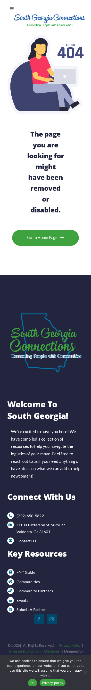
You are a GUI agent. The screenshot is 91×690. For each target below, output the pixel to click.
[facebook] (39, 619)
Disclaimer (52, 651)
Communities (28, 581)
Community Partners (35, 590)
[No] (85, 672)
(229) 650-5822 (30, 515)
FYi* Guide (26, 572)
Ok (32, 683)
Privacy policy (52, 683)
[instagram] (52, 619)
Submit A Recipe (31, 609)
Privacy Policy (70, 645)
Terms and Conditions (24, 651)
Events (22, 600)
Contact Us (26, 540)
